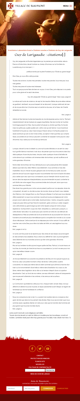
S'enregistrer (62, 388)
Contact (40, 355)
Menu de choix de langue (40, 374)
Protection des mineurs (40, 358)
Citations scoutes (40, 50)
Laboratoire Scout (25, 50)
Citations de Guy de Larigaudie (60, 50)
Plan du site (40, 361)
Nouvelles (40, 364)
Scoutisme (12, 50)
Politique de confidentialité (40, 367)
